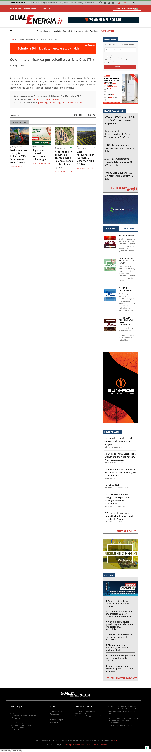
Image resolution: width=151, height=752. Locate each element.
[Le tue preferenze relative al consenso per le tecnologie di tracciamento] (147, 748)
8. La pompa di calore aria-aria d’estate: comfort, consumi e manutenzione (119, 614)
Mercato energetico (81, 31)
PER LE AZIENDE (84, 706)
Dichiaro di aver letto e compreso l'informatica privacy (119, 57)
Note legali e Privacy (72, 745)
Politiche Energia (43, 31)
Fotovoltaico (57, 31)
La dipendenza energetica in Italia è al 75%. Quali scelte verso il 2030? (18, 156)
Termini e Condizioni (100, 745)
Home (12, 39)
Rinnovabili (67, 31)
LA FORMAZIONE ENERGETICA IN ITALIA (127, 260)
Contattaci (46, 8)
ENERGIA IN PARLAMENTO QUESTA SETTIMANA (126, 321)
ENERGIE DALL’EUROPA (126, 289)
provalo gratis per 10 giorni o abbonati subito (60, 102)
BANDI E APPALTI (127, 235)
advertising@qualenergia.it (91, 716)
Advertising (30, 8)
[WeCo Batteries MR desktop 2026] (120, 89)
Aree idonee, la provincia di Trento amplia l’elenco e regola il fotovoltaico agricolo (64, 159)
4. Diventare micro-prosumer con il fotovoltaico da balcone (120, 658)
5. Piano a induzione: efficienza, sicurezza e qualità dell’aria (117, 648)
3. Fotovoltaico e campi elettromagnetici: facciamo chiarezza (119, 668)
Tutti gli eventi (127, 531)
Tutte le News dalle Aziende (124, 189)
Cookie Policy (86, 745)
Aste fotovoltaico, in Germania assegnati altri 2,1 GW (85, 158)
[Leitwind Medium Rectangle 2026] (120, 209)
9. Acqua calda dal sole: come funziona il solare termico (117, 603)
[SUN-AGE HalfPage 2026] (120, 387)
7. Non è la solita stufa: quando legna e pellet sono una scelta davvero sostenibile (119, 625)
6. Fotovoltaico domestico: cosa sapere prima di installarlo (119, 637)
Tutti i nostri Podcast (122, 678)
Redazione (15, 8)
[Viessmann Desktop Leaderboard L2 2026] (53, 48)
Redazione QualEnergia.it (41, 163)
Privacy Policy (5, 750)
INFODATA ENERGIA (19, 3)
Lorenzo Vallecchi (16, 166)
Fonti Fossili (94, 31)
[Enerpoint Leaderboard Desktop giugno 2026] (103, 19)
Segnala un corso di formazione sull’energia (39, 155)
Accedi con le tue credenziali (48, 99)
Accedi (123, 3)
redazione (115, 741)
